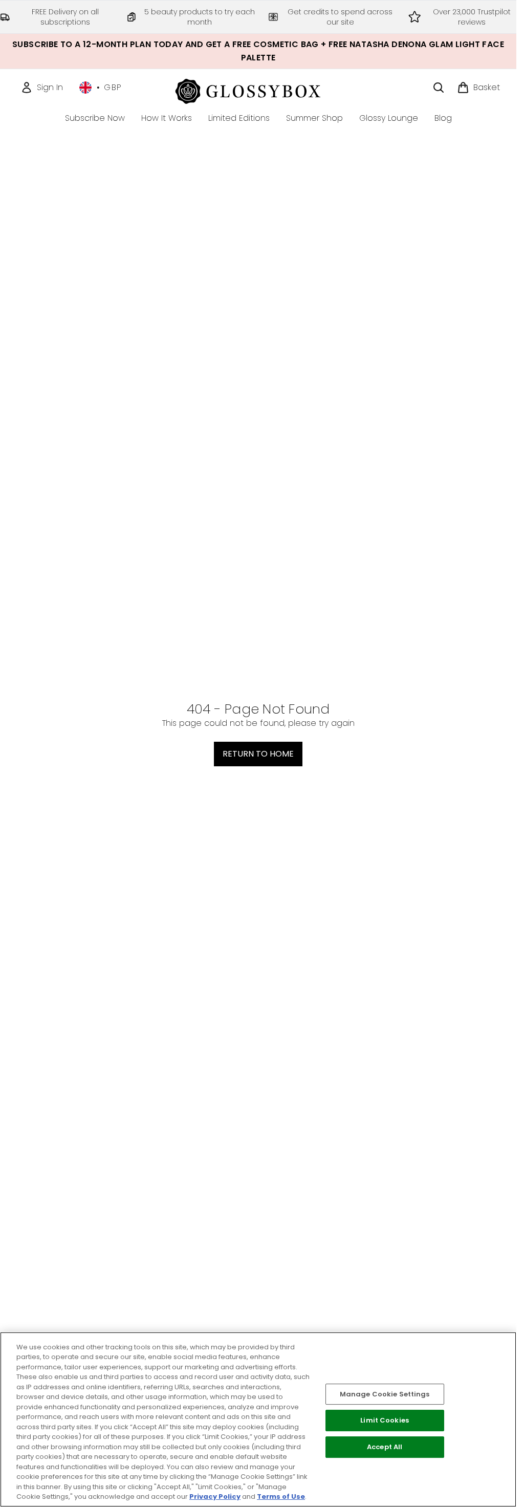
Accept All (384, 1447)
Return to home (258, 754)
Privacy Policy (215, 1496)
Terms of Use (281, 1496)
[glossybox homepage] (258, 89)
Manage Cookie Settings (385, 1394)
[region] (258, 1419)
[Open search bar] (438, 87)
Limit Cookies (384, 1421)
